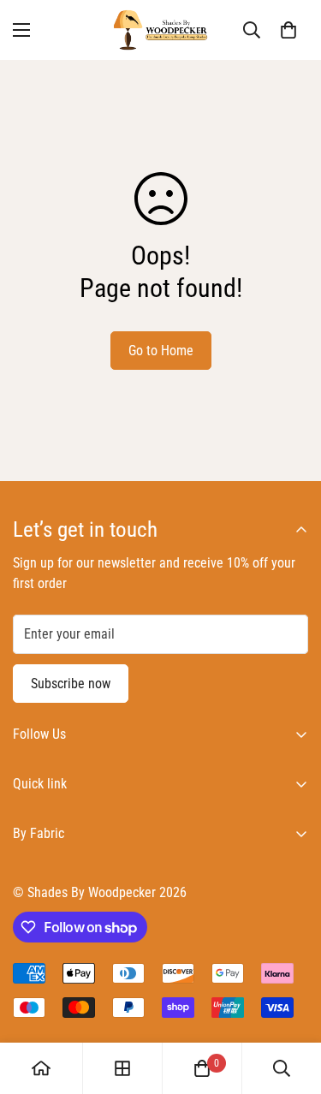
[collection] (122, 1068)
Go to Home (160, 350)
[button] (288, 30)
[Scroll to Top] (290, 1003)
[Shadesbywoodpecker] (161, 30)
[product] (41, 1068)
